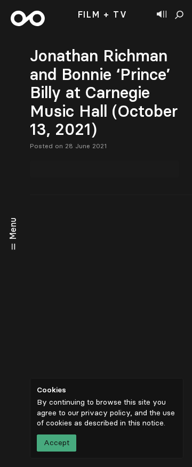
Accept (56, 442)
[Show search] (179, 15)
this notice (146, 423)
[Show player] (161, 15)
